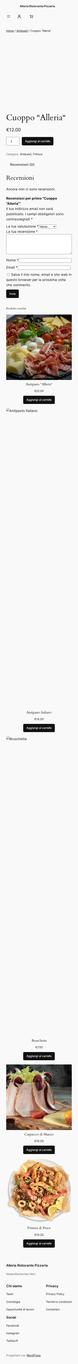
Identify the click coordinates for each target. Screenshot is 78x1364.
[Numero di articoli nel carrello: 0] (31, 16)
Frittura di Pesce (39, 1228)
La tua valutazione (22, 226)
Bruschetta (39, 1041)
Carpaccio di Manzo (39, 1134)
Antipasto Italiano (39, 712)
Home (10, 30)
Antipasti (22, 30)
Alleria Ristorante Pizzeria (37, 6)
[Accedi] (19, 16)
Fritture (37, 154)
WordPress (34, 1355)
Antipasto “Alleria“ (39, 384)
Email (12, 267)
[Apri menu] (8, 16)
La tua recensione (22, 232)
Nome (12, 260)
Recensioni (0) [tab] (22, 165)
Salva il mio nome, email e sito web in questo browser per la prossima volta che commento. (39, 280)
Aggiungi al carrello (37, 141)
